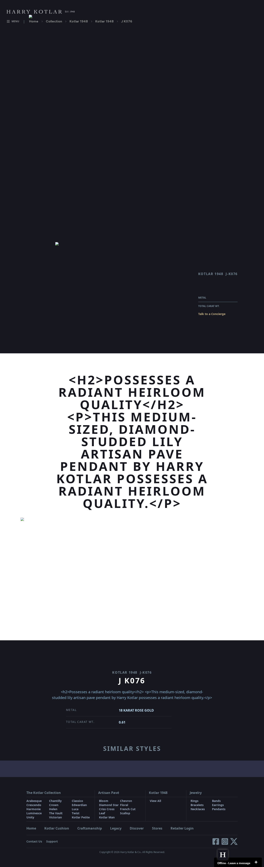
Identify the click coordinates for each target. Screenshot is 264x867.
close (256, 862)
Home (33, 21)
